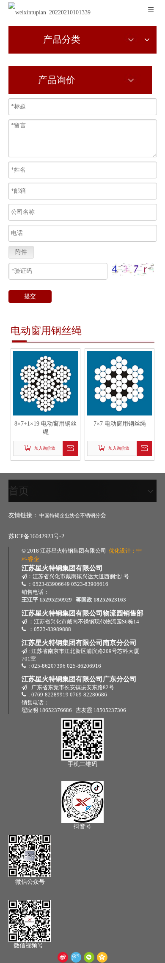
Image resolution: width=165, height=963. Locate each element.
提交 (30, 296)
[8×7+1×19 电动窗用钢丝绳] (45, 383)
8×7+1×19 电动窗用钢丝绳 (45, 428)
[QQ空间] (102, 957)
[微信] (89, 957)
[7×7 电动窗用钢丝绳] (119, 383)
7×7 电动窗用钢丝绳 (120, 424)
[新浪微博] (63, 957)
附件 (21, 252)
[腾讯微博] (76, 957)
